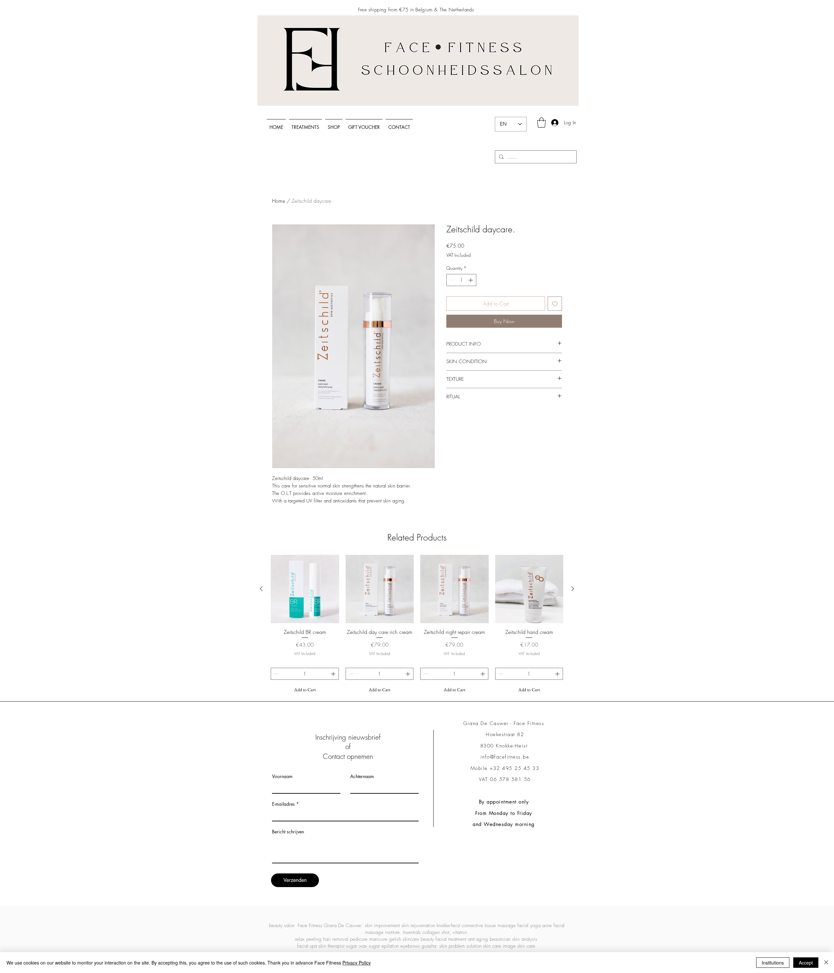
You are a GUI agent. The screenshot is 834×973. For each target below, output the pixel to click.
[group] (417, 625)
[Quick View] (305, 589)
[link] (541, 122)
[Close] (826, 962)
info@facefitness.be (505, 757)
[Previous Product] (261, 589)
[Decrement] (451, 280)
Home (278, 200)
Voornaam (282, 776)
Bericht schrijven (288, 831)
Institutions (773, 962)
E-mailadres (283, 804)
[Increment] (471, 280)
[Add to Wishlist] (555, 303)
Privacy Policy (356, 962)
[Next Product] (573, 589)
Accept (806, 962)
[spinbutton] (461, 280)
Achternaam (362, 776)
